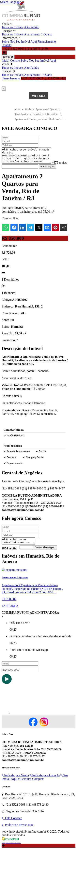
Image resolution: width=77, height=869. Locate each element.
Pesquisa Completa (32, 778)
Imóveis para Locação (45, 775)
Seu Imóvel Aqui (26, 41)
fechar (7, 56)
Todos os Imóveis (12, 27)
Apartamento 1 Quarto (38, 34)
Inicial (5, 60)
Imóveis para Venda (16, 775)
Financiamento (47, 41)
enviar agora (47, 166)
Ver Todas (38, 95)
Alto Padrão (31, 27)
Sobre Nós (8, 41)
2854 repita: (10, 548)
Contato (6, 45)
